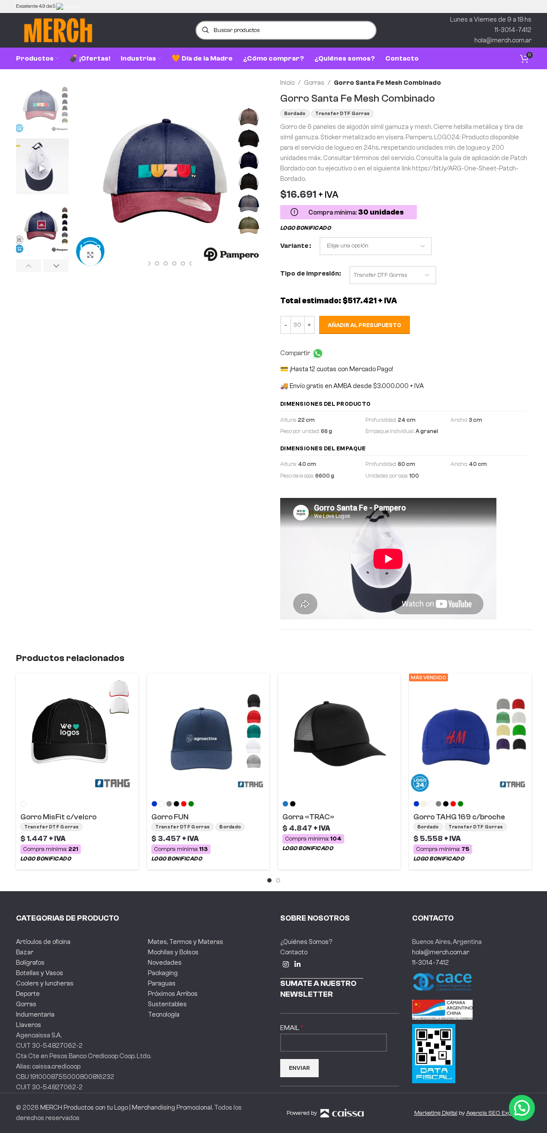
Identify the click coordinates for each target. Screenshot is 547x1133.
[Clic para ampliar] (90, 255)
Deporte (28, 994)
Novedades (165, 962)
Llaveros (28, 1025)
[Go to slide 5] (165, 263)
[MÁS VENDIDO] (470, 734)
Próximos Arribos (173, 994)
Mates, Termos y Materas (185, 942)
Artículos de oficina (43, 942)
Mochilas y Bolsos (173, 952)
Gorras (314, 83)
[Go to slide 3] (148, 263)
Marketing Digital (435, 1113)
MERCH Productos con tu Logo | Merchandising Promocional (126, 1107)
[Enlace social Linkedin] (298, 964)
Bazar (24, 952)
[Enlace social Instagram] (286, 964)
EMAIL (290, 1027)
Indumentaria (35, 1014)
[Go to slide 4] (157, 263)
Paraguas (162, 983)
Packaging (163, 973)
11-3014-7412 (430, 962)
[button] (29, 265)
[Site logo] (58, 30)
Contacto (293, 952)
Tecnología (163, 1014)
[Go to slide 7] (183, 263)
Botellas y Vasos (39, 973)
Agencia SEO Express (494, 1113)
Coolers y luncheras (45, 983)
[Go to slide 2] (278, 880)
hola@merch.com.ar (440, 952)
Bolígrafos (30, 962)
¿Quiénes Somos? (306, 942)
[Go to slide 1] (269, 880)
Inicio (287, 83)
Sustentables (167, 1004)
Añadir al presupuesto (364, 325)
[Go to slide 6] (174, 263)
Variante (294, 246)
